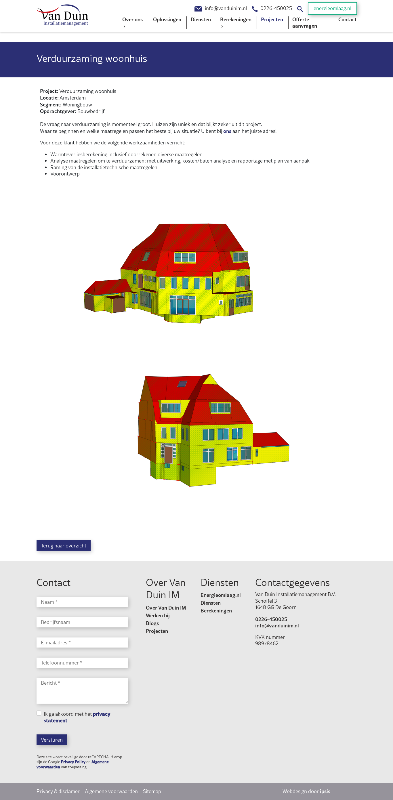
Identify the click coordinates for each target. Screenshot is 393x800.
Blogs (152, 623)
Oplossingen (167, 19)
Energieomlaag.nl (221, 595)
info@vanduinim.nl (226, 8)
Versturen (52, 739)
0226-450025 (276, 8)
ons (227, 131)
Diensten (201, 19)
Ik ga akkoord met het (77, 717)
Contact (347, 19)
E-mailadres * (56, 642)
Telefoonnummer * (61, 663)
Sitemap (152, 791)
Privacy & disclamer (58, 791)
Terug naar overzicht (63, 545)
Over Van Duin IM (166, 607)
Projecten (272, 19)
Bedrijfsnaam (55, 622)
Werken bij (158, 615)
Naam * (49, 602)
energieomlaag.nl (332, 8)
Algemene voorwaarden (111, 791)
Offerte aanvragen (304, 23)
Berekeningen (216, 610)
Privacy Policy (73, 761)
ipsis (325, 791)
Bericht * (50, 683)
